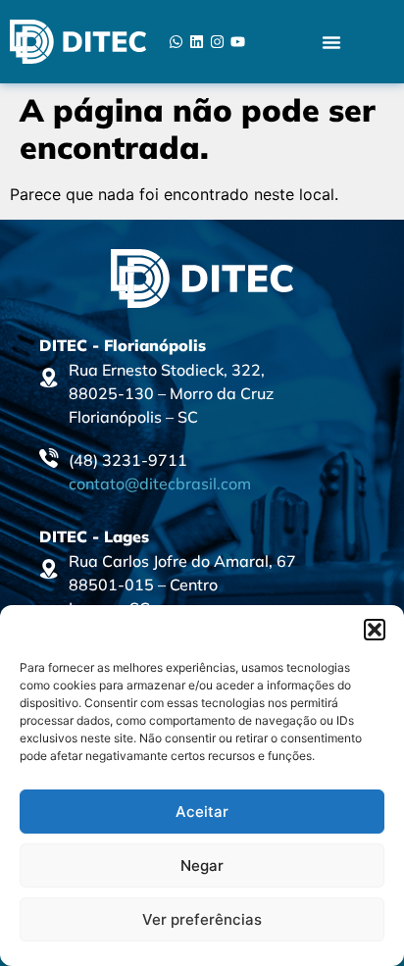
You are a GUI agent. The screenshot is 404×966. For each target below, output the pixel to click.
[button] (374, 629)
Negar (202, 865)
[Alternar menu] (331, 42)
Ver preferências (202, 919)
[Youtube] (237, 41)
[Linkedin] (196, 41)
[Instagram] (217, 41)
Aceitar (202, 811)
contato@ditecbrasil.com (160, 483)
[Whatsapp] (176, 41)
